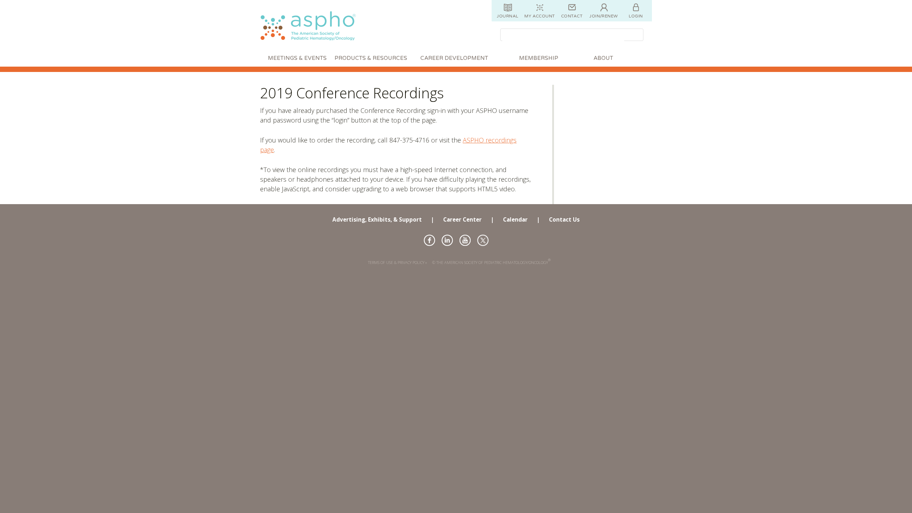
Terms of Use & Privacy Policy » (397, 262)
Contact (571, 16)
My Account (539, 16)
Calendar (515, 219)
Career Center (462, 219)
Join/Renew (604, 16)
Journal (507, 16)
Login (636, 16)
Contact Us (564, 219)
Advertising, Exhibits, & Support (377, 219)
